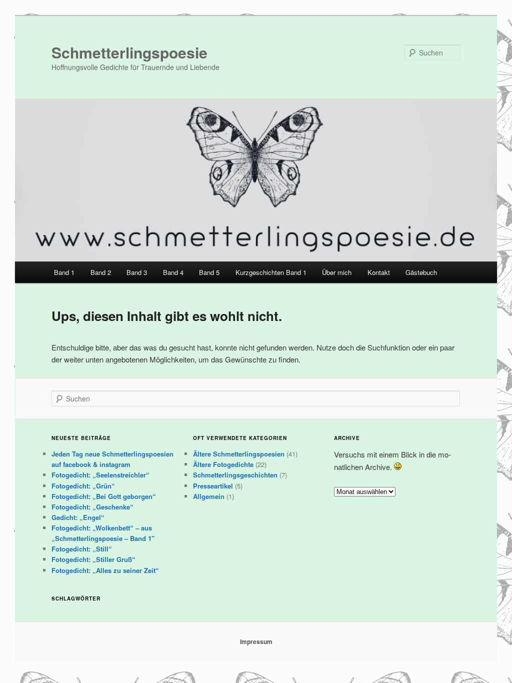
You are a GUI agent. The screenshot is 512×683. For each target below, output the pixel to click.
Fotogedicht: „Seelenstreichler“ (101, 475)
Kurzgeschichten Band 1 (271, 272)
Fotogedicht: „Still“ (82, 549)
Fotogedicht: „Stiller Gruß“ (94, 559)
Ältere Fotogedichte (223, 464)
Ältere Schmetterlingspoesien (238, 453)
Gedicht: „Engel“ (78, 517)
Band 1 (64, 272)
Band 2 (100, 272)
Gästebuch (421, 272)
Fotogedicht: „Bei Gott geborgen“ (104, 496)
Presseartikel (213, 485)
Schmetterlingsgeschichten (235, 475)
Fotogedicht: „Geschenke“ (93, 507)
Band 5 (209, 272)
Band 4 (173, 272)
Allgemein (208, 496)
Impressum (256, 641)
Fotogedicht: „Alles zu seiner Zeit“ (105, 570)
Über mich (337, 272)
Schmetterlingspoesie (130, 52)
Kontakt (379, 272)
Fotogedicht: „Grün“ (83, 485)
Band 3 (136, 272)
